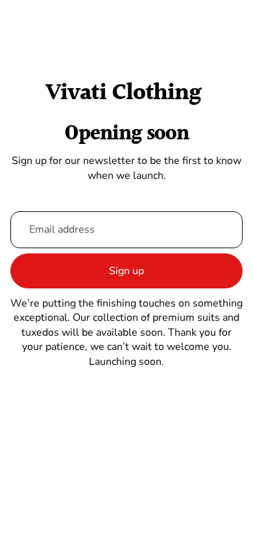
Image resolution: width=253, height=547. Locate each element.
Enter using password (126, 498)
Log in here (188, 527)
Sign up (126, 271)
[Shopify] (198, 471)
